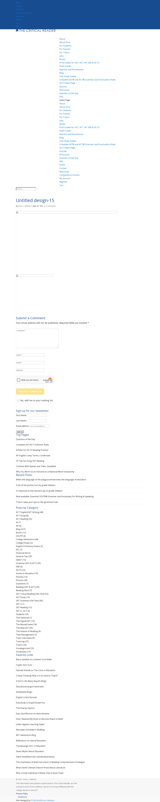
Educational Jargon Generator (30, 686)
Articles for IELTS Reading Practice (32, 450)
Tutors (19, 645)
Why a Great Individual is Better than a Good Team (39, 773)
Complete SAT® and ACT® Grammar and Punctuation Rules (87, 79)
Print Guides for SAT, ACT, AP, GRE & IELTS (79, 62)
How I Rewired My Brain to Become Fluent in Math (39, 719)
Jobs (61, 56)
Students (20, 614)
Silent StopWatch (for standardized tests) (35, 756)
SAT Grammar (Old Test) (27, 600)
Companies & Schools (24, 13)
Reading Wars (22, 590)
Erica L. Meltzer (24, 206)
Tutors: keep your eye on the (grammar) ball (37, 502)
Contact (19, 6)
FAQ (61, 161)
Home (18, 3)
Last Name (21, 420)
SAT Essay (21, 597)
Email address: (23, 426)
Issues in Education (25, 573)
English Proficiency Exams (28, 546)
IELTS (18, 570)
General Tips (22, 556)
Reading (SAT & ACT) (25, 587)
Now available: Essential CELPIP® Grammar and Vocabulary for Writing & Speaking (55, 496)
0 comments (51, 206)
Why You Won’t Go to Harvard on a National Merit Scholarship (45, 471)
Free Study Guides (67, 141)
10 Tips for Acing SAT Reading (30, 461)
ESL (17, 549)
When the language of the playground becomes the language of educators (51, 479)
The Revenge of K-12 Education (30, 746)
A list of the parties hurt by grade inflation (35, 485)
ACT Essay (21, 515)
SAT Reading (22, 607)
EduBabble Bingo (24, 692)
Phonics (19, 580)
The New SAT (22, 628)
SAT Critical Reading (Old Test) (30, 593)
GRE (18, 566)
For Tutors (64, 52)
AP (17, 525)
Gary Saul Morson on (32, 713)
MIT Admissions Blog (26, 735)
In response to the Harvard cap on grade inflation (39, 490)
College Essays (23, 542)
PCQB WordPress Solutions (42, 800)
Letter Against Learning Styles (30, 724)
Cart (17, 23)
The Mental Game (24, 624)
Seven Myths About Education (30, 751)
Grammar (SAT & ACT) (26, 563)
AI (17, 522)
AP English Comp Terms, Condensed (33, 455)
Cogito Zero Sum (24, 665)
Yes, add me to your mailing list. (37, 400)
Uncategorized (23, 648)
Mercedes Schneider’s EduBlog (30, 729)
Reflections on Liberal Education (31, 740)
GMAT (19, 559)
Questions (21, 583)
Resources (20, 9)
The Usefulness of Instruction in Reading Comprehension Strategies (50, 762)
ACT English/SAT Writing (27, 512)
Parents (19, 576)
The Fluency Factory (25, 708)
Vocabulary (21, 651)
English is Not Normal (26, 697)
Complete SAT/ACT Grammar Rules (32, 444)
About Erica (64, 42)
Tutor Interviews (24, 638)
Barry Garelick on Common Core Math (34, 659)
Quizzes (63, 151)
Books (62, 124)
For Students (65, 45)
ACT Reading (22, 519)
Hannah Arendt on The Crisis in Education (35, 670)
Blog (61, 137)
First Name (21, 415)
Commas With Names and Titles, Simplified (36, 466)
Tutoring (20, 641)
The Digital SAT (23, 621)
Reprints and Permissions (71, 69)
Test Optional (22, 617)
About (62, 103)
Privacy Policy (22, 793)
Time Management (25, 634)
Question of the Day (68, 93)
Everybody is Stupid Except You (30, 702)
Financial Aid (22, 553)
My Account (20, 16)
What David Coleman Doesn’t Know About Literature (40, 767)
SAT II (19, 604)
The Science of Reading (27, 631)
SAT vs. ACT (21, 611)
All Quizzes (64, 90)
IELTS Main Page (67, 83)
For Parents (64, 49)
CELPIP (19, 536)
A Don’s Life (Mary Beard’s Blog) (31, 681)
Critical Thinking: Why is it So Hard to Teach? (37, 675)
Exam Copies (65, 66)
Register (19, 20)
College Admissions (25, 539)
